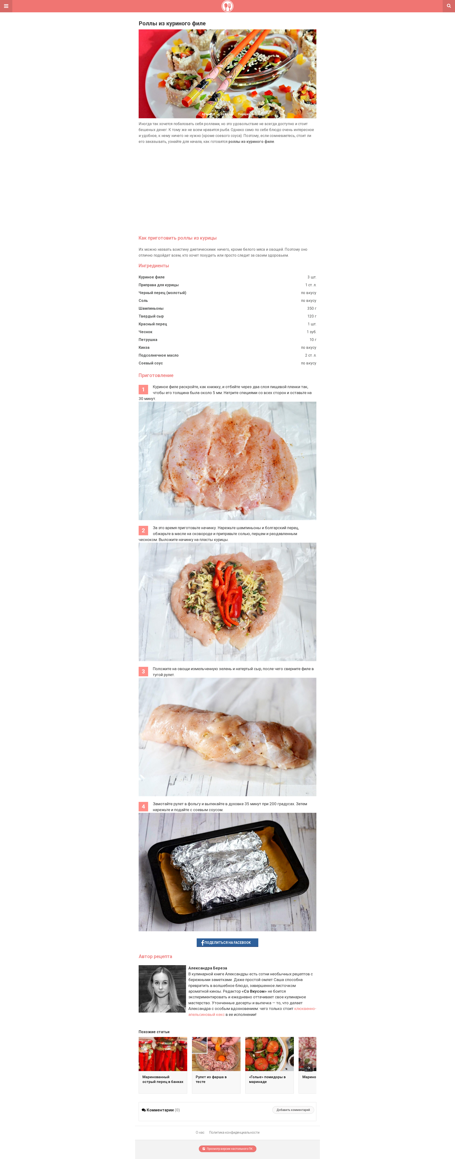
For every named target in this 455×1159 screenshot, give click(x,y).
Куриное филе (152, 277)
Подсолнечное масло (159, 355)
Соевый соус (151, 363)
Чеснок (145, 332)
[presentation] (309, 1068)
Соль (143, 300)
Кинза (144, 347)
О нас (200, 1132)
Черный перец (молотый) (162, 293)
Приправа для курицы (159, 285)
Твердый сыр (151, 316)
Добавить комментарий (293, 1110)
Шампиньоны (151, 308)
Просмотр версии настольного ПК (229, 1148)
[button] (6, 6)
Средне (226, 114)
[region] (227, 189)
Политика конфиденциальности (234, 1132)
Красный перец (153, 324)
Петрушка (148, 339)
